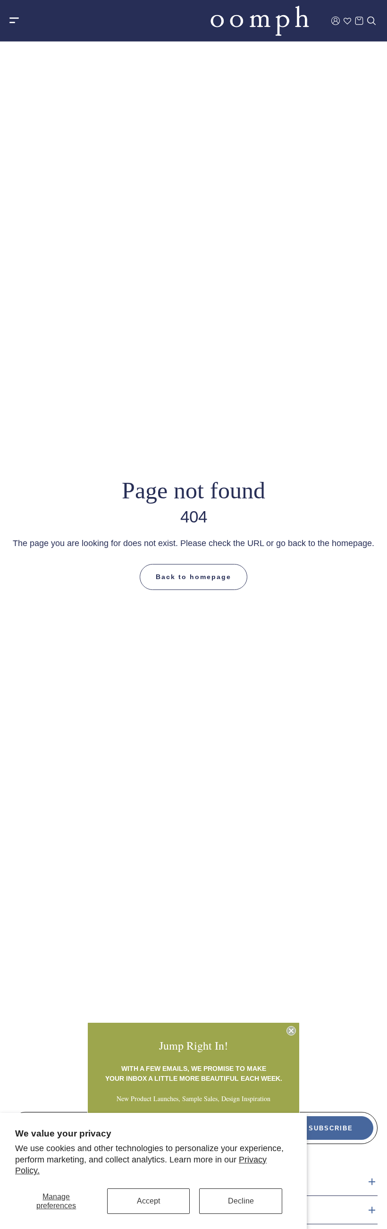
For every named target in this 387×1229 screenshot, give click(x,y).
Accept (148, 1201)
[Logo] (260, 21)
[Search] (371, 21)
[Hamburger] (14, 21)
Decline (241, 1201)
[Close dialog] (291, 1030)
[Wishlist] (347, 20)
